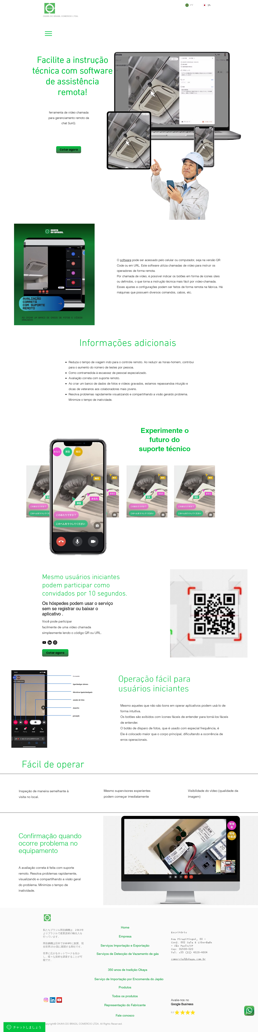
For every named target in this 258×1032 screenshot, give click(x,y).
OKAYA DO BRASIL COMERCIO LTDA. (60, 16)
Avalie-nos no (182, 1002)
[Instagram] (55, 642)
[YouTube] (59, 1000)
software (125, 260)
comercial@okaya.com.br (188, 959)
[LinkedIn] (50, 642)
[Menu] (48, 33)
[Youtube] (44, 642)
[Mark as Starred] (177, 1012)
